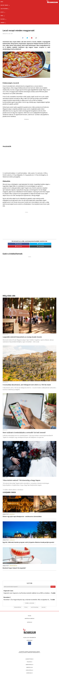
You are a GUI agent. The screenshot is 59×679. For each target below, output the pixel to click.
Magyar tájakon (4, 5)
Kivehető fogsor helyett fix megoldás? (14, 568)
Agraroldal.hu (29, 672)
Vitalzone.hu (29, 661)
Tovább (53, 593)
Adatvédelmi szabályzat (29, 618)
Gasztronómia (4, 8)
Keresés (53, 586)
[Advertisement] (26, 131)
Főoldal (29, 615)
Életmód (3, 19)
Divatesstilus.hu (29, 667)
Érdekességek (17, 607)
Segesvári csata (8, 590)
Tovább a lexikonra (29, 603)
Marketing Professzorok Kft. (34, 652)
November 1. (7, 597)
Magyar (43, 607)
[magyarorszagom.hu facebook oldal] (29, 643)
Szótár (29, 583)
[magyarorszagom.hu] (52, 2)
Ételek (26, 607)
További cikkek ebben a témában (13, 489)
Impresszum (29, 622)
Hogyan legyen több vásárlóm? (29, 637)
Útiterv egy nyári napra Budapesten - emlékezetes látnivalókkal (22, 516)
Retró (2, 12)
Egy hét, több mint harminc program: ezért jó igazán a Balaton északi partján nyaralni (28, 542)
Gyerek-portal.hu (29, 670)
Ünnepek (2, 22)
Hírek (2, 15)
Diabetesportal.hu (29, 664)
